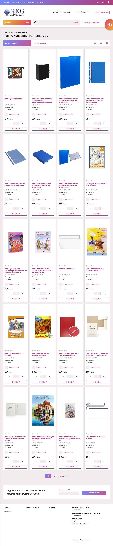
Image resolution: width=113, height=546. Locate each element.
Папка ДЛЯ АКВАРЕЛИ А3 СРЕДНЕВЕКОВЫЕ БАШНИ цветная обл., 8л (41, 270)
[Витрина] (95, 43)
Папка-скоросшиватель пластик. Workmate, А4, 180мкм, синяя (95, 100)
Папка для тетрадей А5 (13, 99)
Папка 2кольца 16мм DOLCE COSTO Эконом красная (69, 354)
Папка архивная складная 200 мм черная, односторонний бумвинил (42, 100)
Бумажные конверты (67, 269)
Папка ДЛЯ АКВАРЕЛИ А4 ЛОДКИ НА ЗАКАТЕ (95, 269)
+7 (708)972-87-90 (82, 12)
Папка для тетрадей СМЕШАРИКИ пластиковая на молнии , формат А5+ (16, 270)
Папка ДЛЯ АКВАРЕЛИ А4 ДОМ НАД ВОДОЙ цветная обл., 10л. (43, 438)
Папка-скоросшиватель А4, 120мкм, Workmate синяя (15, 184)
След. (62, 476)
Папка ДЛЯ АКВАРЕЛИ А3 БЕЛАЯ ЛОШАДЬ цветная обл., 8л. (70, 438)
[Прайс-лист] (107, 43)
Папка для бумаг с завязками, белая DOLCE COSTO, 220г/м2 (97, 354)
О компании (15, 2)
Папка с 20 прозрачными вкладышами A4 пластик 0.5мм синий (68, 185)
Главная (6, 2)
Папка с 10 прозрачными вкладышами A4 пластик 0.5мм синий (68, 100)
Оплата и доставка (28, 2)
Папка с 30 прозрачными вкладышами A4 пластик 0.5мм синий (41, 185)
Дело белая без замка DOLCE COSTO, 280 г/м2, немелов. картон (15, 438)
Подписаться (94, 493)
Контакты (40, 2)
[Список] (101, 43)
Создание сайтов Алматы (80, 540)
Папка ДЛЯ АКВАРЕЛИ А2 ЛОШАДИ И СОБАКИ (41, 354)
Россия (8, 109)
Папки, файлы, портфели (19, 32)
